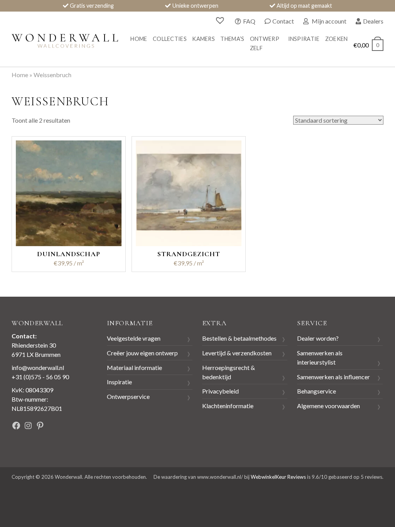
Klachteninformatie (227, 405)
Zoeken (336, 38)
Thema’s (232, 38)
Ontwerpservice (128, 396)
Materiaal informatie (134, 367)
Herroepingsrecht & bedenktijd (228, 372)
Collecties (170, 38)
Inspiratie (304, 38)
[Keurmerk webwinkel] (78, 426)
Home (138, 38)
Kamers (203, 38)
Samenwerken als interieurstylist (320, 357)
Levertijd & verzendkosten (237, 352)
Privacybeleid (220, 391)
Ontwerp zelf (264, 43)
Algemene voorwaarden (328, 405)
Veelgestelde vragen (133, 338)
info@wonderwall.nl (38, 367)
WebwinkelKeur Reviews (278, 477)
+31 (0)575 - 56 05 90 (40, 376)
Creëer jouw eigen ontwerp (142, 352)
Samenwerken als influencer (333, 376)
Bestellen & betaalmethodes (239, 338)
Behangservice (316, 391)
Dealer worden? (318, 338)
